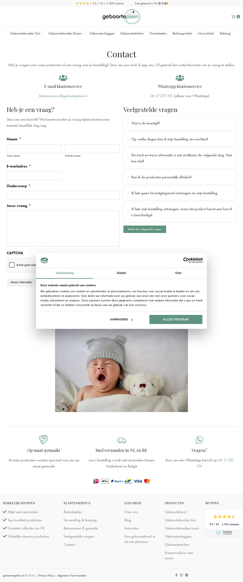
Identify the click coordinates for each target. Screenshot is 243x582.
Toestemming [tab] (64, 272)
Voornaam (13, 155)
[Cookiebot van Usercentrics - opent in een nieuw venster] (186, 260)
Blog (127, 520)
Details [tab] (121, 272)
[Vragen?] (199, 439)
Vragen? (199, 450)
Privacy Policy (46, 575)
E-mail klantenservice (63, 86)
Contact (69, 544)
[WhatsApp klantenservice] (180, 78)
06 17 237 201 (161, 96)
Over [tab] (178, 272)
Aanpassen (119, 319)
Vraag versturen (21, 282)
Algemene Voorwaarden (72, 575)
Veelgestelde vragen (79, 536)
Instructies (131, 528)
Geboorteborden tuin (180, 520)
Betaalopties (73, 512)
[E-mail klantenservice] (63, 78)
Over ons (131, 512)
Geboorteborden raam (182, 528)
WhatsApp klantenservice (180, 86)
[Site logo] (121, 16)
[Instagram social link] (181, 575)
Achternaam (73, 155)
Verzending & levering (80, 520)
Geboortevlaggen (178, 536)
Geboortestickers (177, 544)
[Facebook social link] (176, 575)
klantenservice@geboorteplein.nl (63, 96)
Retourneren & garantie (81, 528)
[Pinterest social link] (186, 575)
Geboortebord (175, 512)
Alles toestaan (176, 319)
